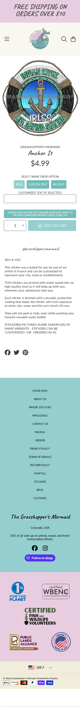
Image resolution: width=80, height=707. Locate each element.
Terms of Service (40, 456)
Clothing (40, 498)
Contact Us (40, 423)
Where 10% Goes (40, 407)
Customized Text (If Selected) (40, 192)
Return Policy (40, 465)
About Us (40, 399)
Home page (40, 390)
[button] (7, 39)
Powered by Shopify (47, 678)
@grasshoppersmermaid (40, 249)
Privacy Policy (40, 448)
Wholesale (40, 415)
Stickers (40, 481)
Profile (40, 432)
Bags (40, 489)
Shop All (40, 473)
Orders (40, 440)
